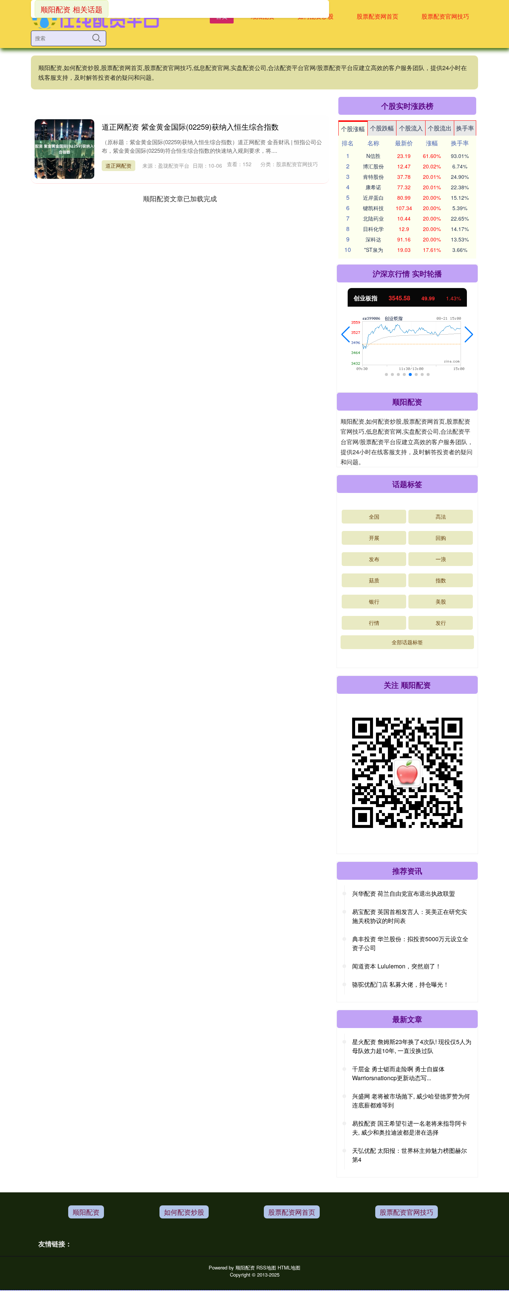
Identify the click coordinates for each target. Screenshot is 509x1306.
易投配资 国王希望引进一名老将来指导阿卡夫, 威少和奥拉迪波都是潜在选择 (409, 1127)
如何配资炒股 (184, 1212)
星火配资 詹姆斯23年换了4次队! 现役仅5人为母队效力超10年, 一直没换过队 (411, 1046)
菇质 (374, 580)
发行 (441, 622)
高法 (441, 516)
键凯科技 (373, 208)
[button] (346, 334)
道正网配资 (118, 165)
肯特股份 (373, 176)
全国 (374, 516)
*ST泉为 (373, 249)
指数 (441, 580)
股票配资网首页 (377, 16)
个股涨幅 (353, 128)
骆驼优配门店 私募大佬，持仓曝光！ (400, 984)
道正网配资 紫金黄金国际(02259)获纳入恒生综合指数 (190, 126)
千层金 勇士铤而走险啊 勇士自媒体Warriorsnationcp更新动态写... (398, 1073)
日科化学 (373, 229)
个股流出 (440, 128)
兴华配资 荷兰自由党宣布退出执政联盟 (403, 893)
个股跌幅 (382, 128)
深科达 (373, 239)
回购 (441, 537)
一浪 (441, 559)
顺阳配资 (86, 1212)
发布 (374, 559)
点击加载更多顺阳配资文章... (180, 198)
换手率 (465, 128)
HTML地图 (289, 1267)
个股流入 (411, 128)
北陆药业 (373, 218)
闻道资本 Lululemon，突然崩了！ (396, 966)
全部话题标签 (407, 642)
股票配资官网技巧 (445, 16)
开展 (374, 537)
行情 (374, 622)
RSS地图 (266, 1267)
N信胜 (373, 155)
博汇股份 (373, 166)
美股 (441, 601)
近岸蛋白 (373, 197)
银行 (374, 601)
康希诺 (373, 187)
